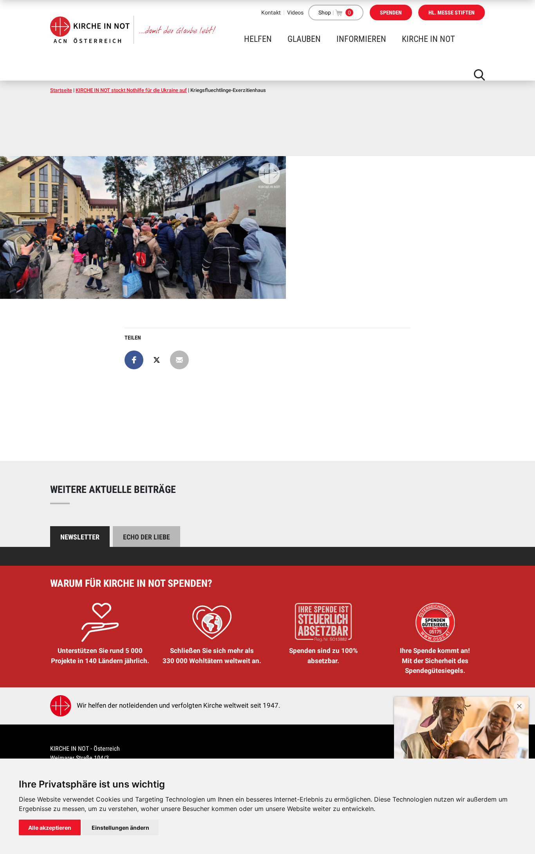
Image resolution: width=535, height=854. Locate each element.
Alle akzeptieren (49, 827)
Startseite (61, 90)
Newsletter (79, 537)
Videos (295, 12)
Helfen (258, 39)
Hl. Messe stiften (451, 12)
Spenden (391, 12)
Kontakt (271, 12)
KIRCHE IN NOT (428, 39)
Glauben (304, 39)
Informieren (361, 39)
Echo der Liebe (146, 537)
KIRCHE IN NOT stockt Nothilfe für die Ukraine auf (131, 90)
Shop (324, 12)
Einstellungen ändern (120, 827)
